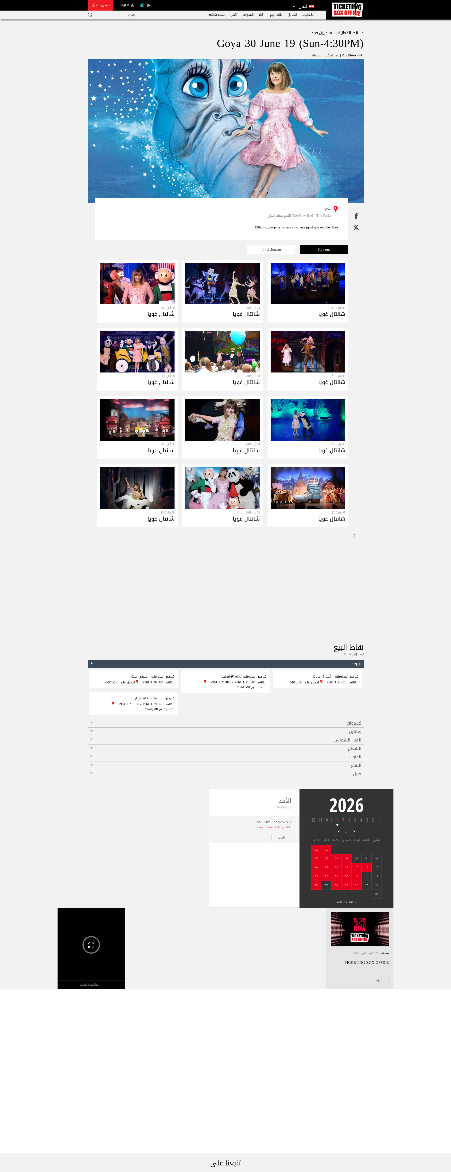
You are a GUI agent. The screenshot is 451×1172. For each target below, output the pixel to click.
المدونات (248, 15)
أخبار (261, 15)
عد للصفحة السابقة (325, 55)
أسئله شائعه (216, 15)
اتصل (233, 15)
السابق (292, 15)
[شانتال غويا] (307, 294)
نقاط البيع (276, 15)
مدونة (385, 953)
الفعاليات (308, 15)
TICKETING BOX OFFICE (367, 962)
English (125, 5)
